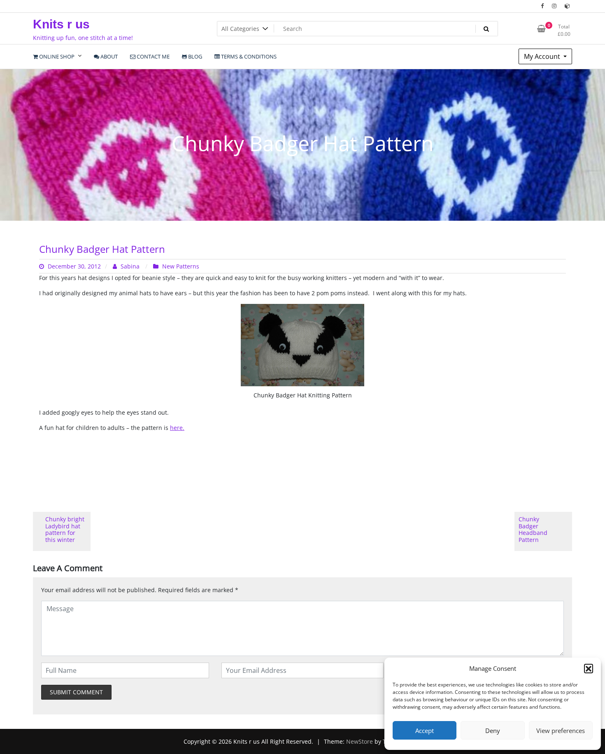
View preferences (560, 730)
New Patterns (180, 266)
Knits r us (61, 24)
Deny (492, 730)
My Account (543, 56)
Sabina (130, 266)
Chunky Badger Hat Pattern (102, 249)
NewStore (359, 741)
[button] (588, 668)
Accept (424, 730)
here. (177, 428)
